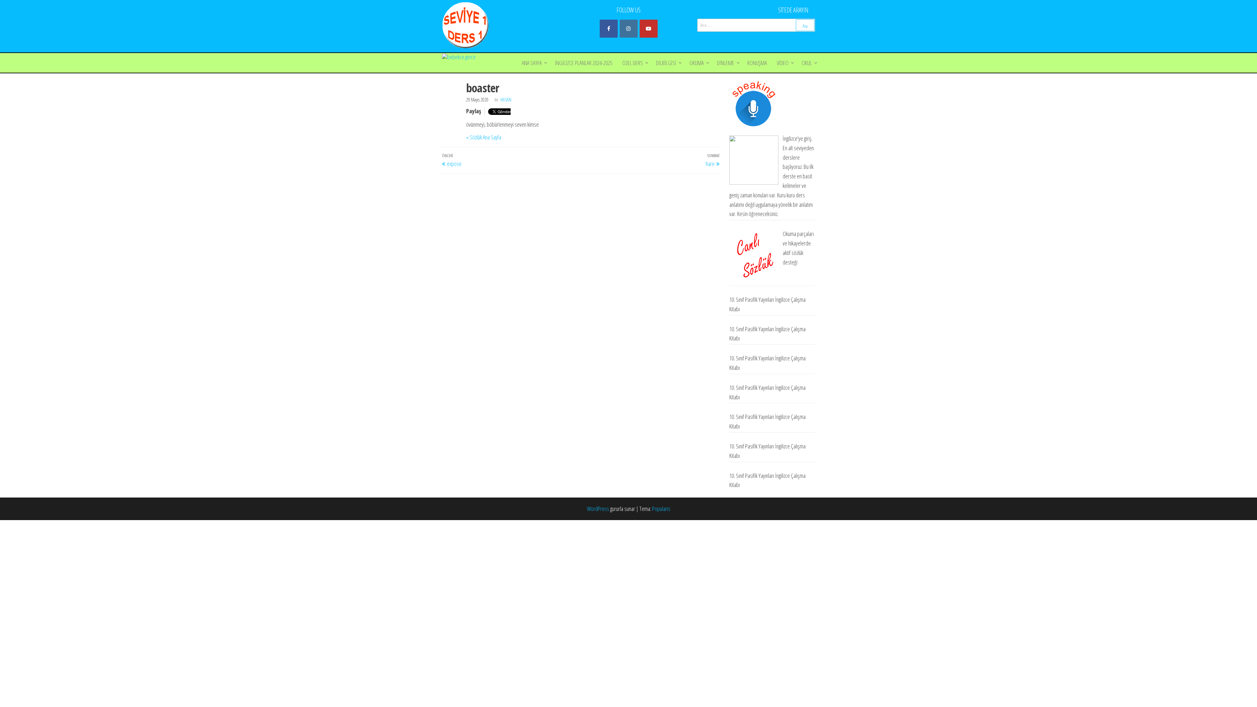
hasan (506, 100)
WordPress (598, 509)
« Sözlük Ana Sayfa (483, 137)
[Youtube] (649, 29)
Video (783, 63)
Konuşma (757, 63)
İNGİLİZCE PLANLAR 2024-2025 (583, 63)
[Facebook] (609, 29)
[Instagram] (629, 29)
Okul (807, 63)
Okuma (696, 63)
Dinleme (725, 63)
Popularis (661, 509)
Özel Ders (632, 63)
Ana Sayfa (532, 63)
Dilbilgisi (666, 63)
